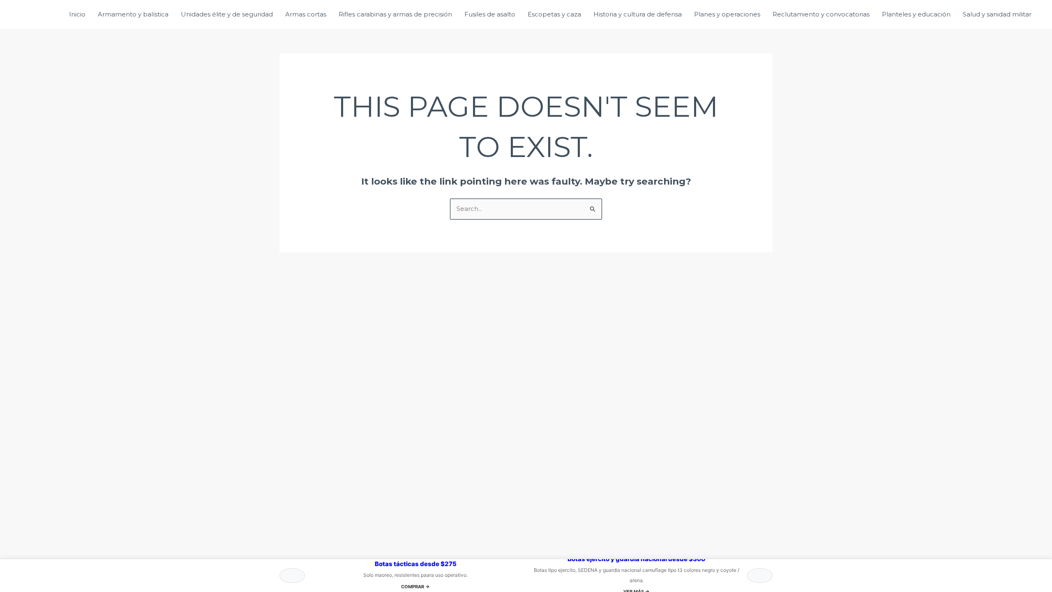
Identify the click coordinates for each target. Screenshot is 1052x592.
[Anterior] (292, 575)
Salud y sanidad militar (997, 14)
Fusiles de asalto (489, 14)
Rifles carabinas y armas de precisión (395, 14)
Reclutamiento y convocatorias (821, 14)
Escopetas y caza (554, 14)
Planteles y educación (916, 14)
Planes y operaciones (727, 14)
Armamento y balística (133, 14)
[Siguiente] (760, 575)
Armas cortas (305, 14)
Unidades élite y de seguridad (227, 14)
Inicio (77, 14)
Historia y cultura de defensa (637, 14)
